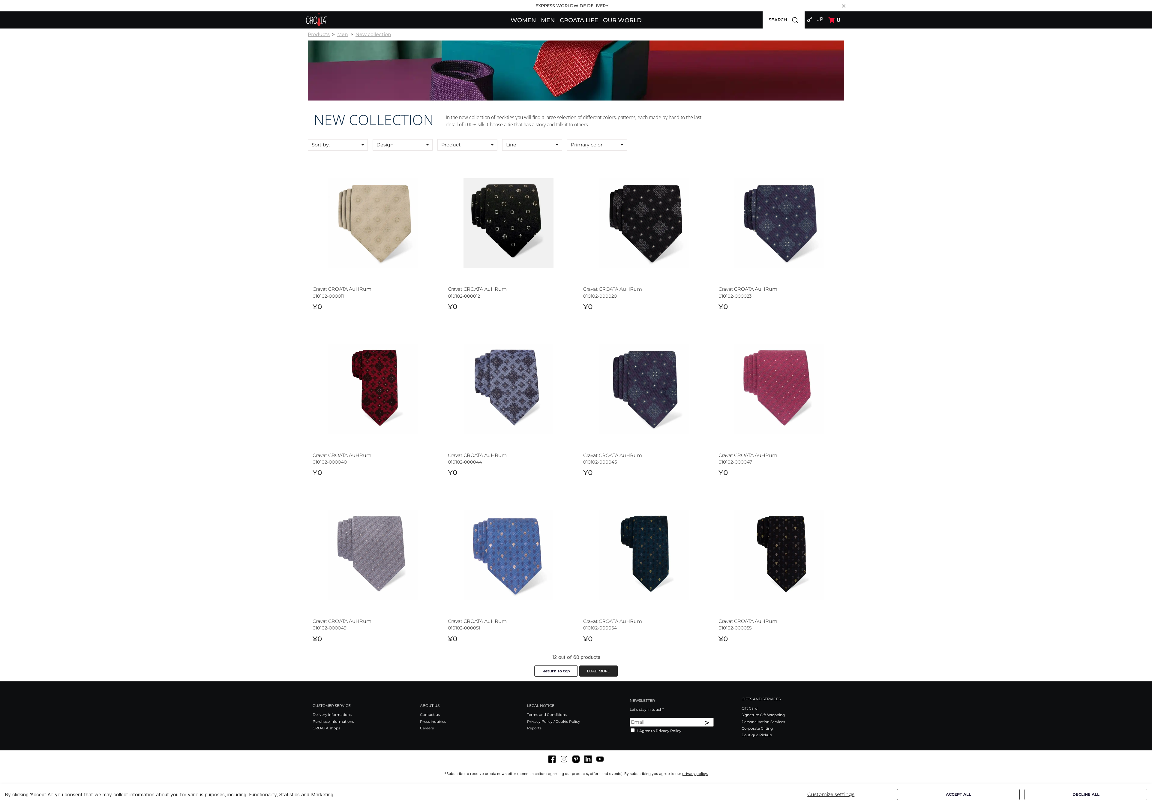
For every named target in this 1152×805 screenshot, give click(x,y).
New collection (373, 34)
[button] (523, 19)
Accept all (958, 794)
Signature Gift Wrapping (763, 715)
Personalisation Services (763, 721)
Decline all (1086, 794)
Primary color (586, 145)
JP (820, 19)
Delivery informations (332, 714)
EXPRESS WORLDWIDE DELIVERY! (573, 5)
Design (385, 145)
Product (451, 145)
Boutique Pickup (757, 735)
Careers (427, 728)
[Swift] (316, 20)
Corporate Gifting (757, 728)
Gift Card (750, 708)
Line (511, 145)
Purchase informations (333, 721)
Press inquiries (433, 721)
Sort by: (321, 145)
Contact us (430, 714)
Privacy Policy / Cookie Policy (553, 721)
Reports (534, 728)
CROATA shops (326, 728)
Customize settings (830, 794)
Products (319, 34)
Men (342, 34)
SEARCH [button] (787, 20)
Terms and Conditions (547, 714)
